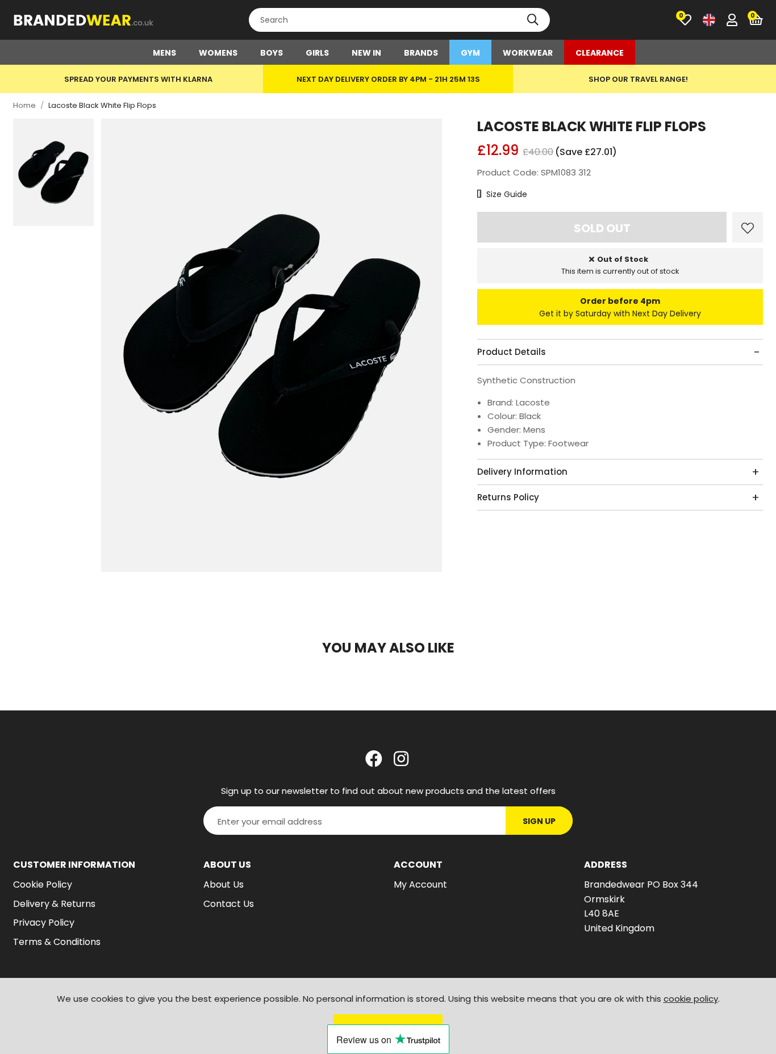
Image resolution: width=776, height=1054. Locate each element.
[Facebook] (373, 758)
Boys (271, 52)
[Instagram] (402, 758)
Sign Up (539, 821)
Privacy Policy (43, 922)
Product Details (511, 352)
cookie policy (691, 999)
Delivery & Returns (54, 903)
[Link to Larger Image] (272, 346)
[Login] (732, 20)
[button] (756, 20)
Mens (164, 52)
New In (366, 52)
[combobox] (399, 20)
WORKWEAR (528, 52)
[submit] (533, 20)
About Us (223, 884)
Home (24, 105)
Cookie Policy (42, 884)
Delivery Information (522, 472)
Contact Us (228, 903)
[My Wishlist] (685, 20)
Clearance (599, 52)
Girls (317, 52)
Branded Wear (84, 20)
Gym (470, 52)
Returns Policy (508, 497)
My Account (420, 884)
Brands (421, 52)
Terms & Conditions (57, 941)
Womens (218, 52)
